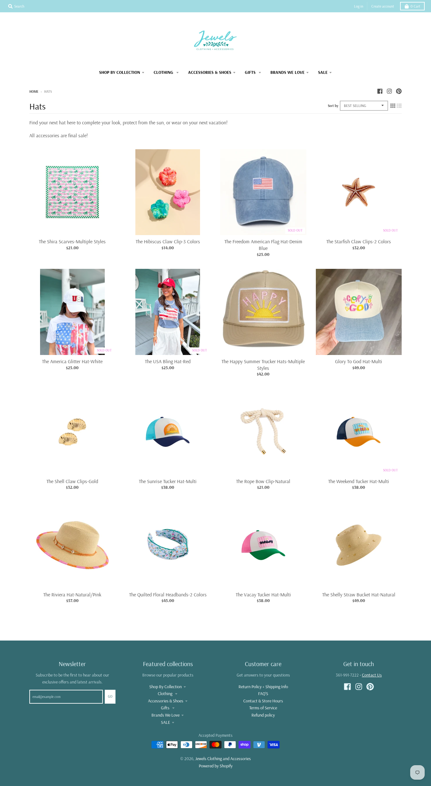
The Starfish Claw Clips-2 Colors (358, 241)
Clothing (165, 693)
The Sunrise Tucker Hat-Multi (168, 481)
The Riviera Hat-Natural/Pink (72, 594)
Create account (382, 6)
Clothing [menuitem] (164, 72)
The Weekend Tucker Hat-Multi (358, 481)
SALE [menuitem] (323, 72)
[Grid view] (392, 106)
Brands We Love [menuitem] (287, 72)
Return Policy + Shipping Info (263, 686)
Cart (415, 6)
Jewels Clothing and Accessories (223, 758)
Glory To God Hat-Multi (358, 361)
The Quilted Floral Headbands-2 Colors (168, 594)
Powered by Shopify (216, 766)
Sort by (333, 105)
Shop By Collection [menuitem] (119, 72)
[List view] (399, 106)
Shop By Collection (165, 686)
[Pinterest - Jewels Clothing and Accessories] (399, 91)
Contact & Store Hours (263, 701)
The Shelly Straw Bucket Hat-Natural (358, 594)
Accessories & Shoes (165, 701)
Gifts (165, 708)
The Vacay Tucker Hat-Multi (263, 594)
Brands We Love (165, 715)
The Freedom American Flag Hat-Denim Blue (263, 244)
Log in (358, 6)
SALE (165, 722)
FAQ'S (263, 693)
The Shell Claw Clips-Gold (72, 481)
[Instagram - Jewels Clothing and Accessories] (389, 91)
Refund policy (263, 715)
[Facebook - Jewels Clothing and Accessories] (380, 91)
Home (33, 91)
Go (110, 696)
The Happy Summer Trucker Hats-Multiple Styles (263, 364)
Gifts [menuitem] (251, 72)
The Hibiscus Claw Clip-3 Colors (168, 241)
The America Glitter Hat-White (72, 361)
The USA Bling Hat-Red (168, 361)
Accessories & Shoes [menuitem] (209, 72)
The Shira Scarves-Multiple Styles (72, 241)
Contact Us (372, 675)
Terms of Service (263, 708)
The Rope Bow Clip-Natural (263, 481)
